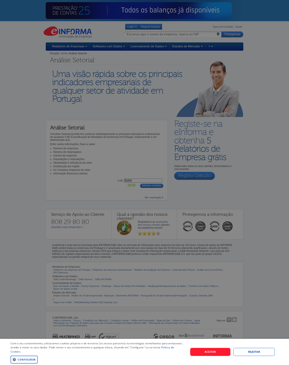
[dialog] (144, 352)
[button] (97, 359)
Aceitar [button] (210, 352)
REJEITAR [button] (254, 352)
